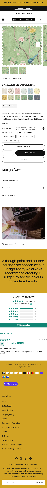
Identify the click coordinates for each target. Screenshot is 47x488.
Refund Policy (7, 410)
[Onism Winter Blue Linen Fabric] (37, 97)
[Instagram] (21, 458)
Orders (4, 419)
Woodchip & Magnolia (11, 78)
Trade (4, 432)
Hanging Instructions (10, 427)
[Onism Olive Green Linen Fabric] (11, 97)
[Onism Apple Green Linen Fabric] (17, 97)
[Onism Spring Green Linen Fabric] (24, 97)
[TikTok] (25, 458)
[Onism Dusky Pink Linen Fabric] (17, 91)
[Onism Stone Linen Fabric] (4, 91)
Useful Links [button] (6, 396)
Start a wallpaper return (11, 449)
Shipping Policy (8, 414)
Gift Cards (6, 436)
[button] (23, 13)
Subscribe (38, 482)
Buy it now (23, 160)
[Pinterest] (30, 458)
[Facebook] (16, 458)
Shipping (32, 128)
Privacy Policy (7, 440)
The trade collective (24, 9)
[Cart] (44, 20)
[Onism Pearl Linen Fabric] (11, 91)
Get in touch (7, 406)
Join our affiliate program (12, 444)
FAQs (4, 401)
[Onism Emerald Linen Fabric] (30, 97)
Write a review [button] (23, 325)
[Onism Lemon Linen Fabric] (37, 91)
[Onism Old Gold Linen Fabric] (4, 97)
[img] (5, 340)
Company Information (11, 423)
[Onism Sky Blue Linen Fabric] (30, 91)
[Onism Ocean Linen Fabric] (24, 91)
